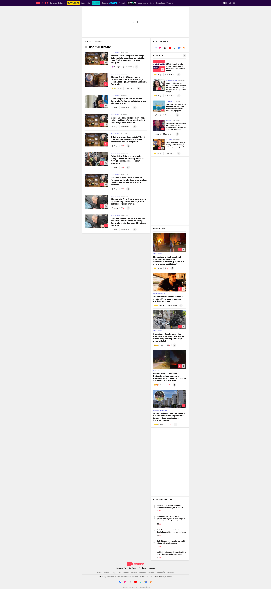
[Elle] (114, 572)
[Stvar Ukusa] (170, 572)
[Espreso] (106, 572)
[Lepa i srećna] (134, 572)
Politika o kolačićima (146, 577)
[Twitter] (165, 47)
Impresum (110, 577)
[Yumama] (160, 572)
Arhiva (156, 577)
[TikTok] (174, 47)
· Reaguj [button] (117, 67)
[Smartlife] (142, 572)
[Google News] (179, 47)
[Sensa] (151, 572)
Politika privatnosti (165, 577)
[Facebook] (155, 47)
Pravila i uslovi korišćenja (129, 577)
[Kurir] (99, 572)
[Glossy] (126, 572)
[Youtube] (169, 47)
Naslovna (88, 42)
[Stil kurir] (120, 572)
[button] (127, 67)
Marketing (103, 577)
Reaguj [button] (116, 107)
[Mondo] (42, 3)
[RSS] (184, 47)
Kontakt (117, 577)
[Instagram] (160, 47)
